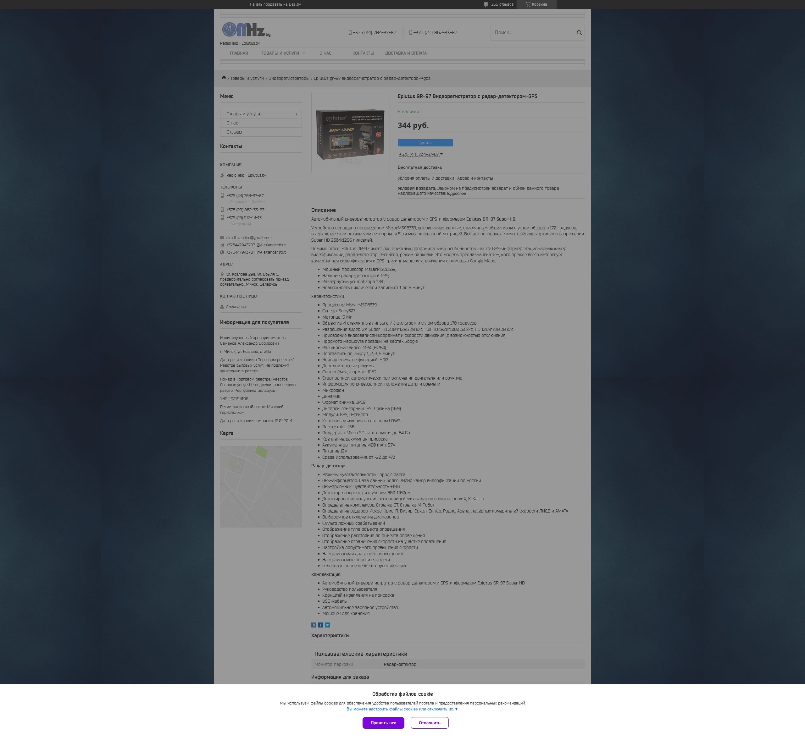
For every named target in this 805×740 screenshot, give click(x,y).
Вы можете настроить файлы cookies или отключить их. (400, 709)
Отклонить (430, 723)
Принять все (383, 723)
